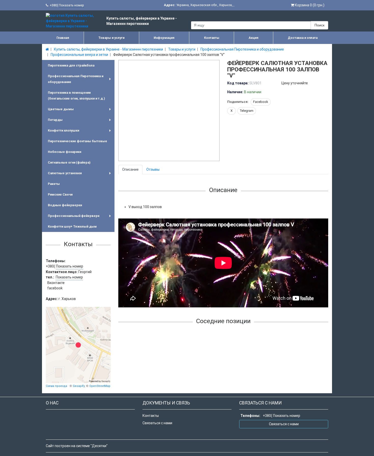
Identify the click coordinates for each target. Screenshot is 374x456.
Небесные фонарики (64, 152)
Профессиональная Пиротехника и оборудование (80, 79)
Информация (164, 38)
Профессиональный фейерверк (80, 217)
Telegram (246, 111)
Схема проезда (56, 386)
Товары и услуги (111, 38)
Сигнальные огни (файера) (69, 162)
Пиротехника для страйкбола (71, 65)
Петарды (80, 121)
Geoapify (78, 386)
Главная (62, 38)
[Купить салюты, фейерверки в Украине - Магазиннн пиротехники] (78, 345)
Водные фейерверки (65, 205)
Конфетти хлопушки (80, 132)
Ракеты (54, 184)
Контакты (211, 38)
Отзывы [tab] (153, 169)
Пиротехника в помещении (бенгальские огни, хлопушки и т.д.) (76, 95)
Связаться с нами (157, 423)
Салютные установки (80, 175)
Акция (253, 38)
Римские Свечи (60, 194)
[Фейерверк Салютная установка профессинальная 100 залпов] (169, 110)
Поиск (319, 25)
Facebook (260, 102)
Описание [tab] (130, 169)
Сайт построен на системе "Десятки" (77, 446)
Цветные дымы (80, 111)
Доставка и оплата (303, 38)
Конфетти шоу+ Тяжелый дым (72, 226)
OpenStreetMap (99, 386)
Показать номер (71, 5)
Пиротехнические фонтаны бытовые (77, 141)
